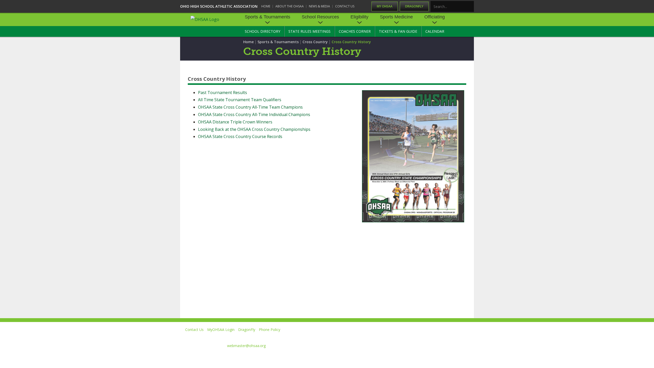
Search (470, 7)
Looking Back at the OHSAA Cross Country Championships (254, 129)
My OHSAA (384, 6)
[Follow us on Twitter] (399, 337)
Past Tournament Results (222, 92)
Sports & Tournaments (267, 16)
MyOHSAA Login (221, 329)
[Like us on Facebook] (378, 337)
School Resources (320, 16)
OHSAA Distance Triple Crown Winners (235, 122)
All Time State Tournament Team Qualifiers (239, 99)
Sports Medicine (396, 16)
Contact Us (344, 6)
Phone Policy (269, 329)
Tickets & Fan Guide (398, 31)
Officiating (434, 16)
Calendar (434, 31)
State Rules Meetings (309, 31)
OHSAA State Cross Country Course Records (240, 136)
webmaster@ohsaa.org (246, 345)
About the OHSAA (289, 6)
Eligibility (359, 16)
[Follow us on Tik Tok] (469, 337)
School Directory (262, 31)
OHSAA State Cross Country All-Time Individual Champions (254, 114)
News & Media (319, 6)
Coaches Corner (355, 31)
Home (265, 6)
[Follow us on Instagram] (446, 337)
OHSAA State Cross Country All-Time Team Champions (250, 107)
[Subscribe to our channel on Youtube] (422, 337)
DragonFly (414, 6)
